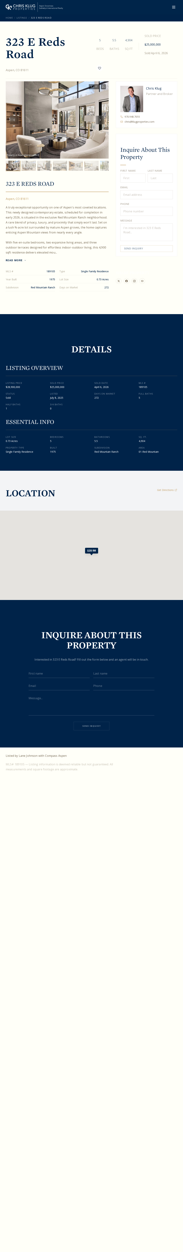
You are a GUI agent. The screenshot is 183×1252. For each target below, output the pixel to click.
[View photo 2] (28, 166)
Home (9, 17)
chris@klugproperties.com (139, 121)
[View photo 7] (107, 166)
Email (124, 187)
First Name (128, 170)
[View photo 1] (13, 166)
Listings (22, 17)
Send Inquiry (133, 248)
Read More (14, 260)
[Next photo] (100, 120)
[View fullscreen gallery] (103, 86)
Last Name (155, 170)
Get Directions (165, 490)
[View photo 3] (44, 166)
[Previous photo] (14, 120)
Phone (124, 204)
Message (126, 220)
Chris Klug (154, 88)
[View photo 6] (91, 166)
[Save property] (99, 68)
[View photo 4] (60, 166)
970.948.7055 (132, 116)
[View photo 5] (76, 166)
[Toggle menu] (173, 7)
